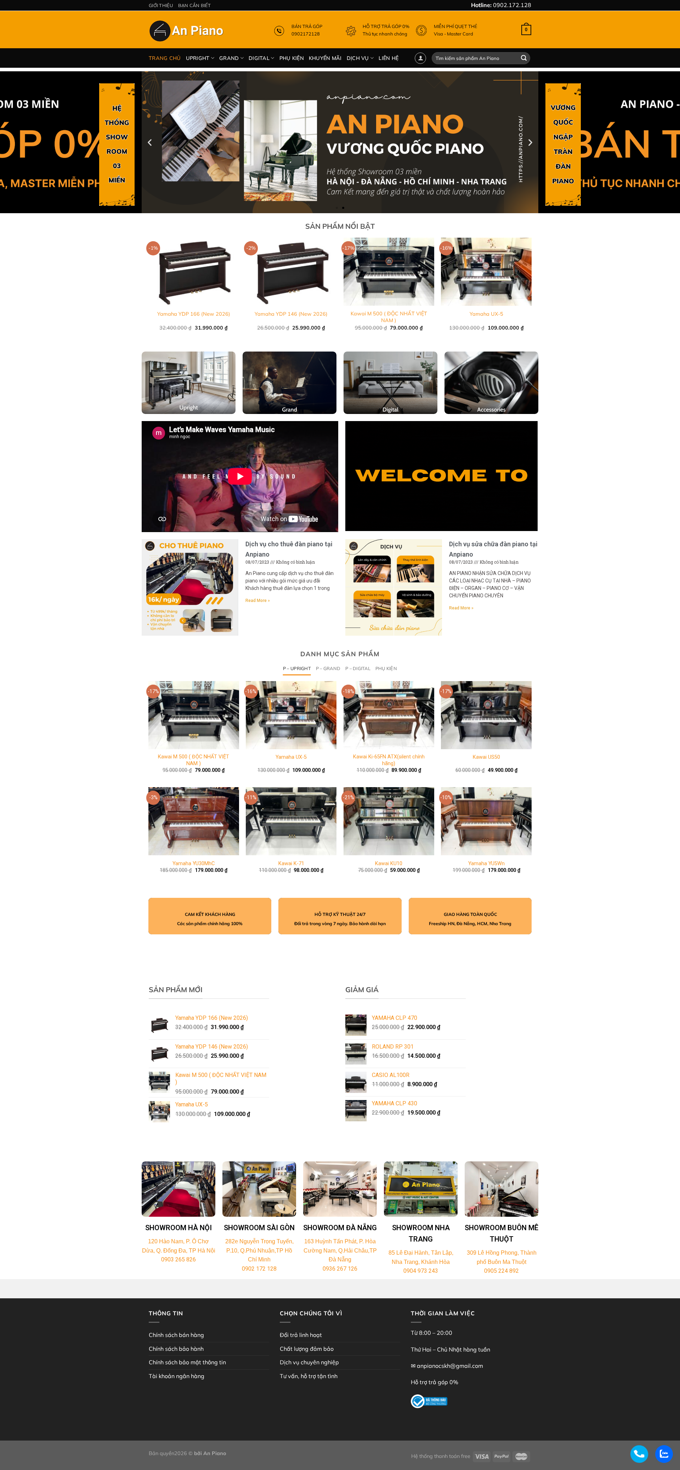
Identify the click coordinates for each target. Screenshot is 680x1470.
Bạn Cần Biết (194, 5)
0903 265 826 (178, 1259)
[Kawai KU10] (389, 821)
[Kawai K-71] (291, 821)
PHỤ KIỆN (291, 58)
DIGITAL (259, 58)
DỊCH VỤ (358, 58)
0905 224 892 (501, 1270)
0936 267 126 (340, 1268)
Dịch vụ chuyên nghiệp (309, 1362)
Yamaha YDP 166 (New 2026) (193, 314)
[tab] (297, 668)
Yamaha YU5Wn (486, 864)
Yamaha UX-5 (486, 314)
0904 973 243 (420, 1270)
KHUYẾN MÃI (325, 58)
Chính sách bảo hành (176, 1348)
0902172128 (305, 34)
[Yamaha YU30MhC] (193, 821)
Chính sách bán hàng (176, 1334)
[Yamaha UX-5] (291, 715)
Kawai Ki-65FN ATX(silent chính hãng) (389, 760)
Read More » (257, 600)
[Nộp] (524, 58)
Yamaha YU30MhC (193, 864)
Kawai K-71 (291, 864)
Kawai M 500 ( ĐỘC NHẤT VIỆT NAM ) (389, 317)
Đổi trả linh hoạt (301, 1334)
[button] (337, 208)
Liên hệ (388, 58)
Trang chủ (165, 58)
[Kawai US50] (486, 715)
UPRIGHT (198, 58)
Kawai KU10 (388, 864)
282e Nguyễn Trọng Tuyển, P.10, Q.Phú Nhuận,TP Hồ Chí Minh (259, 1250)
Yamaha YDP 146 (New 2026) (291, 314)
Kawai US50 (486, 757)
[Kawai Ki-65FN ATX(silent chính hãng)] (389, 715)
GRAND (229, 58)
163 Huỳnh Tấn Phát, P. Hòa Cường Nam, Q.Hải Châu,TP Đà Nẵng (340, 1250)
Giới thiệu (161, 5)
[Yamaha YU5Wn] (486, 821)
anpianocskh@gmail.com (450, 1365)
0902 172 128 (259, 1268)
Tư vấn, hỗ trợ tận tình (309, 1376)
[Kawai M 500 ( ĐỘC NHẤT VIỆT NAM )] (193, 715)
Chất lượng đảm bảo (307, 1348)
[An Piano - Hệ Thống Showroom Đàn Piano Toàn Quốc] (187, 32)
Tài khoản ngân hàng (176, 1376)
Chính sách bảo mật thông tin (187, 1362)
